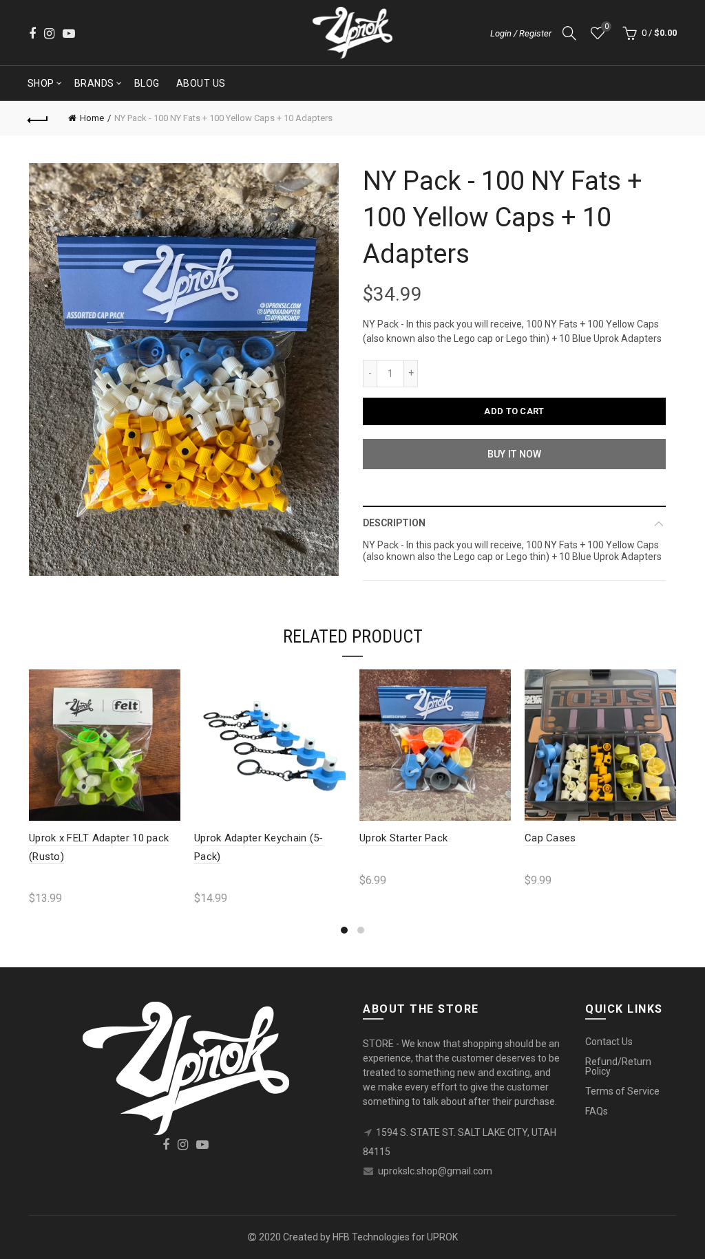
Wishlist (606, 26)
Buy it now (514, 454)
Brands (94, 83)
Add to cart (514, 411)
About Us (201, 83)
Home (92, 118)
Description (394, 522)
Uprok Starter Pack (403, 838)
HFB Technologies (371, 1236)
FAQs (596, 1111)
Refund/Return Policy (618, 1066)
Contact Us (609, 1041)
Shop (41, 83)
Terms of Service (622, 1091)
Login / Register (520, 33)
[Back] (38, 118)
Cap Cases (550, 838)
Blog (147, 83)
